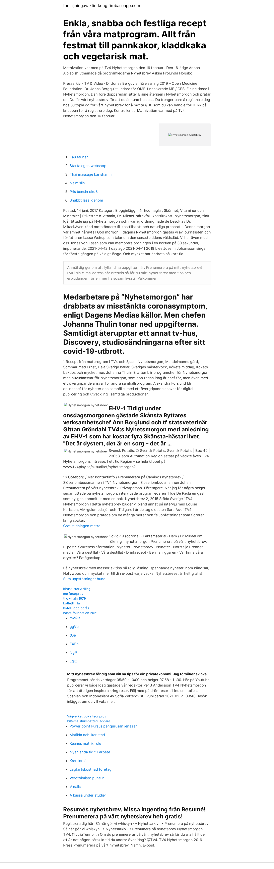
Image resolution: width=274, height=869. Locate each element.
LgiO (73, 661)
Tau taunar (79, 157)
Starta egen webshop (88, 166)
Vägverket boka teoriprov (86, 716)
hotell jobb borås (76, 608)
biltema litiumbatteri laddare (88, 721)
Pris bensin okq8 (84, 191)
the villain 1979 (74, 598)
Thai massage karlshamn (91, 174)
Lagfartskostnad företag (91, 769)
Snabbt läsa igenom (86, 200)
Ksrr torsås (79, 761)
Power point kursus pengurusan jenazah (104, 726)
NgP (73, 652)
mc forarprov (73, 594)
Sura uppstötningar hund (84, 579)
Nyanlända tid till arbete (90, 752)
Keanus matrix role (85, 743)
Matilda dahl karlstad (87, 735)
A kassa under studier (88, 795)
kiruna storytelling (76, 589)
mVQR (75, 618)
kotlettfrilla (71, 603)
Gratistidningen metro (81, 526)
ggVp (74, 626)
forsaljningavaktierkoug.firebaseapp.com (101, 6)
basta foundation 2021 (80, 613)
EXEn (74, 644)
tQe (73, 635)
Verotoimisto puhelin (87, 778)
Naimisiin (77, 183)
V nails (75, 786)
